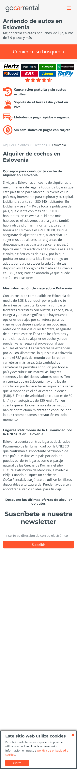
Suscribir (38, 544)
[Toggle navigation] (69, 8)
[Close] (72, 734)
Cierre (17, 763)
